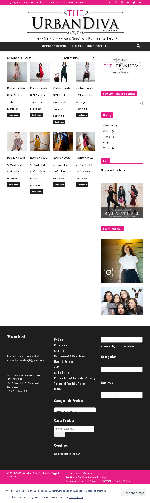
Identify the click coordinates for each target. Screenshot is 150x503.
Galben (107, 131)
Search (60, 434)
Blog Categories (96, 46)
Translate (128, 346)
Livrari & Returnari (64, 361)
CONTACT (81, 2)
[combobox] (122, 103)
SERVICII (76, 46)
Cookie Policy (61, 372)
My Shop (58, 339)
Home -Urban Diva (33, 2)
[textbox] (121, 105)
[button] (138, 46)
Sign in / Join (14, 2)
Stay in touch (16, 336)
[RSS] (128, 2)
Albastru (108, 125)
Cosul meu (67, 2)
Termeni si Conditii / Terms (69, 383)
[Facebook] (109, 2)
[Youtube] (140, 2)
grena (106, 136)
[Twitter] (134, 2)
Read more (13, 115)
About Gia (88, 473)
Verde (106, 148)
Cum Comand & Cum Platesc (70, 356)
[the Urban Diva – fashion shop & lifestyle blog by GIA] (75, 23)
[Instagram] (116, 2)
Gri (104, 142)
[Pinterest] (122, 2)
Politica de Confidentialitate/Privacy (74, 378)
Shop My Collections (54, 46)
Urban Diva (72, 473)
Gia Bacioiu (53, 2)
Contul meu (60, 345)
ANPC (57, 367)
